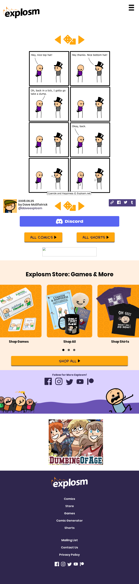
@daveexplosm (30, 208)
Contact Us (69, 547)
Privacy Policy (69, 555)
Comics (69, 499)
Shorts (69, 528)
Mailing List (69, 540)
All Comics (41, 237)
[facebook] (119, 203)
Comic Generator (69, 521)
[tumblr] (132, 203)
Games (69, 513)
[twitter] (125, 203)
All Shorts (94, 237)
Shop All (68, 360)
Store (69, 506)
